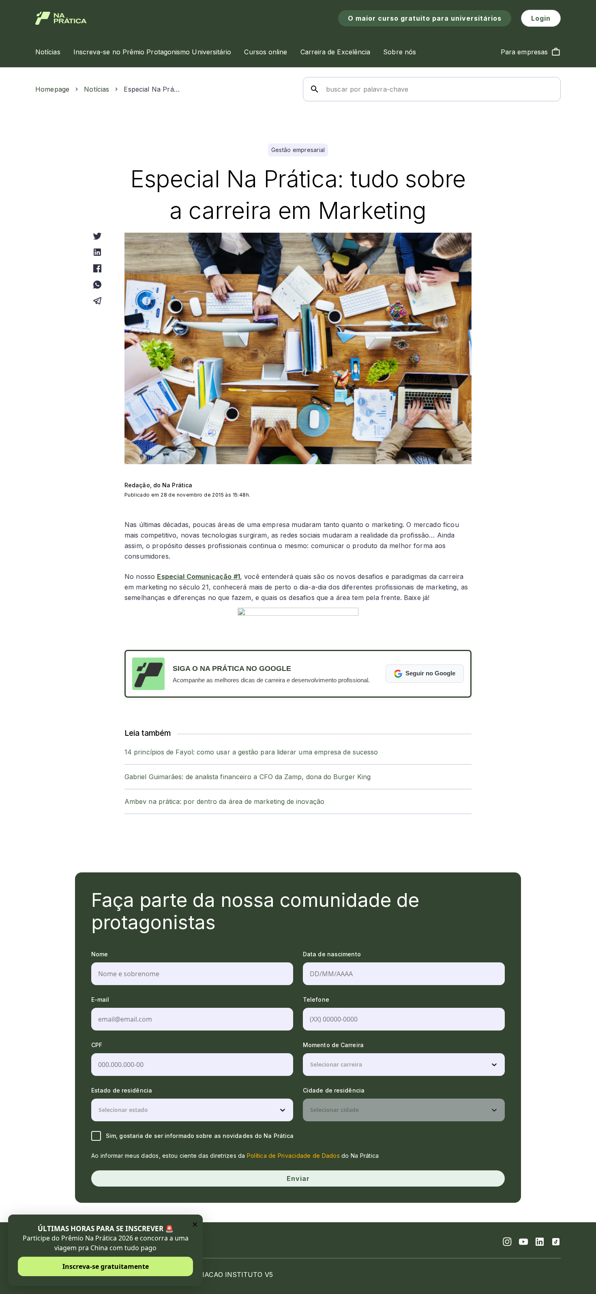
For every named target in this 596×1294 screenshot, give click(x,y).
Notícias (96, 89)
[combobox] (311, 1064)
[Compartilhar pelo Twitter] (97, 236)
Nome (99, 954)
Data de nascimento (332, 954)
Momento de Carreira (333, 1044)
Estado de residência (121, 1090)
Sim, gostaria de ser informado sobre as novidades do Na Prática (200, 1135)
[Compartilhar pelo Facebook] (97, 268)
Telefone (316, 999)
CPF (96, 1044)
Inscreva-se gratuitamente (105, 1266)
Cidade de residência (333, 1090)
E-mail (100, 999)
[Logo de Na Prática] (61, 18)
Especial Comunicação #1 (198, 576)
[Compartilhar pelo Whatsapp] (97, 284)
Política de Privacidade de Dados (293, 1155)
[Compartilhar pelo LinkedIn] (97, 252)
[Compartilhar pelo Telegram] (97, 301)
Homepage (52, 89)
